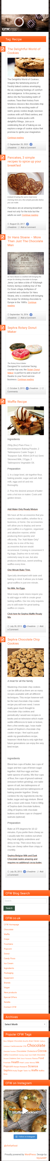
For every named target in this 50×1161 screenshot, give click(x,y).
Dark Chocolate (38, 1055)
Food (41, 1058)
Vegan (7, 987)
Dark (30, 1055)
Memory (32, 1063)
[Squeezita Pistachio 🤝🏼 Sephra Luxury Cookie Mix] (25, 1111)
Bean (5, 1041)
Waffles (41, 1071)
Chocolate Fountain (9, 1051)
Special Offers (10, 997)
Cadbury (42, 1041)
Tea (29, 1071)
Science (33, 1066)
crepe (26, 1055)
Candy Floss (9, 958)
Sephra (7, 1070)
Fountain (7, 1063)
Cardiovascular (16, 1046)
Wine (5, 1074)
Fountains (8, 944)
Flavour (35, 1058)
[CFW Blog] (25, 23)
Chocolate (8, 929)
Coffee (6, 1055)
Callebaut (6, 1046)
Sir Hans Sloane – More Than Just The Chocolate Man (25, 241)
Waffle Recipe (17, 401)
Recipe (16, 1067)
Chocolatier (22, 1051)
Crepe (6, 939)
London (26, 1063)
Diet (18, 1058)
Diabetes (12, 1058)
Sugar (20, 1070)
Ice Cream (8, 963)
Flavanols (28, 1058)
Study (14, 1071)
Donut (6, 953)
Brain (31, 1041)
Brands (7, 983)
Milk (37, 1062)
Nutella (7, 1002)
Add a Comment (28, 147)
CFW (25, 1046)
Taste (25, 1071)
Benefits (25, 1041)
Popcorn (8, 949)
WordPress (30, 1154)
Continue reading (16, 137)
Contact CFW (10, 1007)
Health (15, 1062)
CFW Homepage (11, 924)
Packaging (8, 973)
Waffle (7, 934)
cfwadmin (12, 147)
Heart (22, 1063)
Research (23, 1067)
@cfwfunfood (10, 1145)
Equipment (9, 978)
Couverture (13, 1055)
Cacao (36, 1041)
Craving (21, 1055)
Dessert (6, 1058)
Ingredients (9, 968)
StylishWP (42, 1158)
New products (10, 992)
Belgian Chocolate (15, 1041)
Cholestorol (32, 1051)
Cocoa (42, 1051)
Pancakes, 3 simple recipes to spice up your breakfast (24, 161)
